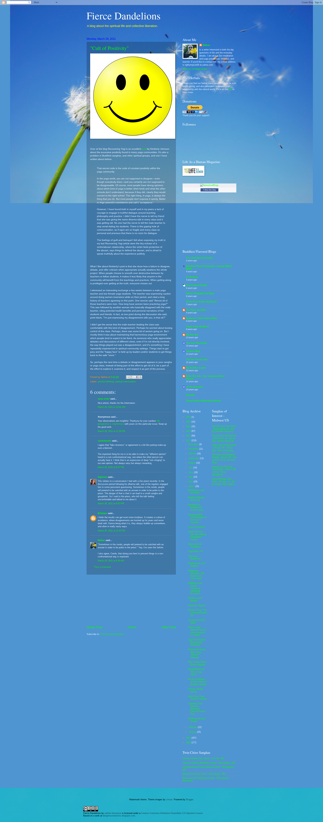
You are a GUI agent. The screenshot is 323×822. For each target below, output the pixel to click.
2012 (188, 435)
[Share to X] (134, 377)
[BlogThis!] (131, 377)
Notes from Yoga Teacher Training (197, 697)
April (191, 481)
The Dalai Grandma (196, 310)
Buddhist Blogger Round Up (196, 498)
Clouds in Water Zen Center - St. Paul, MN (203, 758)
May (191, 477)
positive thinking (106, 381)
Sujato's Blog (193, 351)
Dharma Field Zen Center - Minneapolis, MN (204, 774)
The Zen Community (196, 359)
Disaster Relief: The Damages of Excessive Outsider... (197, 518)
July (191, 467)
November (194, 449)
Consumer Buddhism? (194, 557)
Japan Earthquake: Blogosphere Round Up (197, 642)
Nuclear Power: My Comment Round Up (197, 612)
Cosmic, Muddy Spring (195, 690)
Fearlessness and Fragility (196, 564)
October (193, 453)
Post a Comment (102, 567)
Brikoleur (102, 513)
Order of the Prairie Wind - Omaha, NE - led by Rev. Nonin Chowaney (224, 448)
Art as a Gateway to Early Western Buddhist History (197, 682)
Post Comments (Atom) (111, 634)
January (193, 732)
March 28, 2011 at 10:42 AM (111, 407)
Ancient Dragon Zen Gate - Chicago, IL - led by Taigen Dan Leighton (223, 481)
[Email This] (127, 377)
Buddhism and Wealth (195, 599)
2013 (188, 431)
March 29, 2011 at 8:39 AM (111, 560)
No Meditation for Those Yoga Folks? (196, 672)
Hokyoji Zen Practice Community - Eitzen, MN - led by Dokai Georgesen (224, 470)
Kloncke (190, 395)
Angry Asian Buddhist (197, 326)
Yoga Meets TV (195, 551)
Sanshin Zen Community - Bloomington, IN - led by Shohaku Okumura (224, 429)
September (194, 458)
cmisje (169, 799)
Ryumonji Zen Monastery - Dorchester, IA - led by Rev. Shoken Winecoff (224, 438)
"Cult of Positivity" (109, 48)
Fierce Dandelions (123, 15)
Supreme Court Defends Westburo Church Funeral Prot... (196, 708)
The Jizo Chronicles (196, 343)
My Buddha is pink (196, 367)
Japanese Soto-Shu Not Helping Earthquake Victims (197, 535)
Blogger (189, 799)
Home (132, 627)
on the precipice (194, 387)
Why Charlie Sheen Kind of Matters (197, 663)
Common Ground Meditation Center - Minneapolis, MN (209, 762)
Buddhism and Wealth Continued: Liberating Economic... (195, 588)
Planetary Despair (196, 605)
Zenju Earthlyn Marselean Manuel (203, 400)
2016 (188, 417)
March (192, 486)
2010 (188, 738)
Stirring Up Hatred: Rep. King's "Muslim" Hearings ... (197, 653)
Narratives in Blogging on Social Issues (196, 507)
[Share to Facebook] (137, 377)
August (192, 463)
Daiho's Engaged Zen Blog (200, 293)
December (194, 444)
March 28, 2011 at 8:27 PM (111, 467)
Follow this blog (209, 190)
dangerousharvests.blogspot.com (119, 815)
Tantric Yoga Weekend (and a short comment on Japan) (197, 631)
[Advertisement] (131, 600)
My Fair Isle (192, 334)
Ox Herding (192, 277)
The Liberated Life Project (199, 258)
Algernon (102, 477)
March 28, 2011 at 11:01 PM (111, 530)
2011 (188, 440)
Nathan (101, 540)
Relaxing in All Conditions (195, 545)
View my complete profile (195, 69)
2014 (188, 426)
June (191, 472)
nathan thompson (112, 813)
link (230, 89)
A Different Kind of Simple (197, 719)
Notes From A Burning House (201, 301)
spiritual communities (125, 381)
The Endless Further (196, 285)
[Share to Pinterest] (140, 377)
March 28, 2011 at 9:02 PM (111, 503)
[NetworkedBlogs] (209, 185)
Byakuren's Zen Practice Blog (201, 318)
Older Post (169, 627)
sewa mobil (104, 399)
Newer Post (94, 627)
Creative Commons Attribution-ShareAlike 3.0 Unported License (172, 813)
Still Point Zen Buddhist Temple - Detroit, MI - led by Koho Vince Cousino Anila (224, 458)
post (144, 149)
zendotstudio (104, 440)
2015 (188, 421)
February (193, 727)
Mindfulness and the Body (196, 491)
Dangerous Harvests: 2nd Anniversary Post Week (196, 574)
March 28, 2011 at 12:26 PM (111, 431)
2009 (188, 742)
